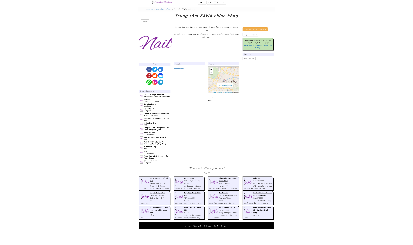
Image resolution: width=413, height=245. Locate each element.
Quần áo (256, 178)
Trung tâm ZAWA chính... (225, 85)
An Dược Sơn (189, 178)
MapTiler (220, 92)
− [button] (211, 72)
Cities (211, 3)
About (188, 226)
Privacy (207, 226)
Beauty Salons (166, 9)
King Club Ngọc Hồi (157, 193)
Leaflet (214, 92)
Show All (206, 173)
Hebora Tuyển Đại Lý (227, 207)
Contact (197, 226)
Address (145, 21)
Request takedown (250, 35)
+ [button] (211, 69)
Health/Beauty (249, 58)
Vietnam (150, 9)
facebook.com (179, 68)
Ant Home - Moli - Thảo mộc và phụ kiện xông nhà (159, 210)
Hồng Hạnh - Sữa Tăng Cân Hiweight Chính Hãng (262, 210)
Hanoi (157, 9)
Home (203, 3)
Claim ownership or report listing (255, 29)
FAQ (216, 226)
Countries (221, 3)
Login (223, 226)
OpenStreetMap (228, 92)
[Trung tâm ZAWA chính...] (224, 80)
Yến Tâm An (223, 193)
